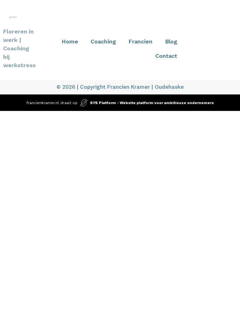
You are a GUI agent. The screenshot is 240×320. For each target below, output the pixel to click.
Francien (140, 41)
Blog (171, 41)
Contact (166, 55)
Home (70, 41)
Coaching (103, 41)
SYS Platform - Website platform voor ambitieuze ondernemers (152, 103)
